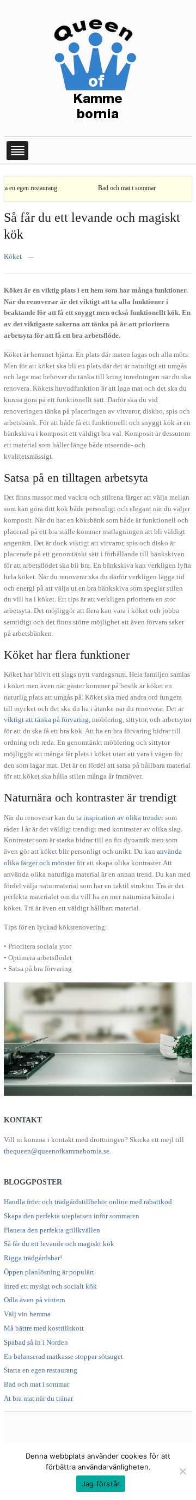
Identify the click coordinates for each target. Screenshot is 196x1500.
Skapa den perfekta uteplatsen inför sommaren (71, 1216)
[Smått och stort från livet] (95, 67)
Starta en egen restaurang (40, 1370)
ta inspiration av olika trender (119, 817)
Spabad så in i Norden (36, 1342)
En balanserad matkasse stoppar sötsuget (63, 1356)
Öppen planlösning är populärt (49, 1272)
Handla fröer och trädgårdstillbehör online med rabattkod (88, 1202)
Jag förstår (101, 1483)
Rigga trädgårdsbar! (33, 1258)
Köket (13, 256)
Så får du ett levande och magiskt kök (59, 1244)
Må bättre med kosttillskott (44, 1328)
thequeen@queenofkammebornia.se (56, 1151)
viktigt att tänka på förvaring (46, 719)
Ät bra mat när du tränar (38, 1398)
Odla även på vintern (34, 1300)
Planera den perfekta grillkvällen (52, 1230)
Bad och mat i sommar (114, 188)
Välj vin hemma (27, 1314)
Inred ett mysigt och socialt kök (50, 1286)
